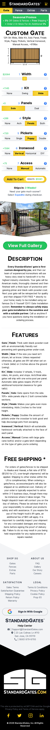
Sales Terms (12, 587)
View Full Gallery (25, 245)
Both (42, 123)
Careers (37, 573)
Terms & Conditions (38, 587)
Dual (36, 108)
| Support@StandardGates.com (26, 629)
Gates (12, 563)
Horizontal (31, 153)
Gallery (37, 566)
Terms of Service (31, 709)
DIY (42, 153)
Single (19, 138)
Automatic (40, 168)
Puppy (31, 138)
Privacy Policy (37, 590)
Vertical (19, 153)
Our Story (37, 570)
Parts (44, 10)
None (9, 93)
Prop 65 (37, 597)
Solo (13, 108)
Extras (31, 10)
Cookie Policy (37, 594)
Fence (18, 10)
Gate (6, 10)
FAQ (37, 563)
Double (42, 138)
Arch (19, 123)
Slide (40, 93)
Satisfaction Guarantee (12, 590)
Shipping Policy (12, 594)
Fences (12, 566)
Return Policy (12, 597)
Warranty (12, 600)
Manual (25, 168)
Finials (30, 123)
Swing (25, 93)
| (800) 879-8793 (26, 639)
